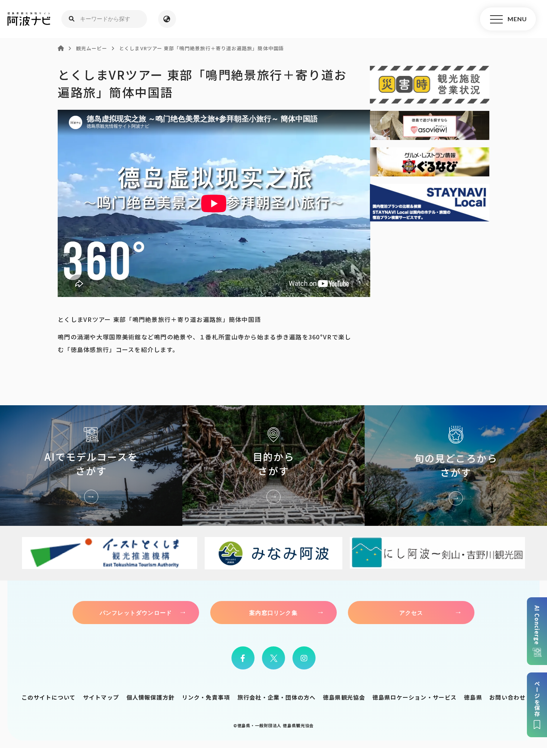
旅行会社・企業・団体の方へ (276, 697)
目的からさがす (273, 465)
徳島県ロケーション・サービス (414, 697)
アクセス (411, 612)
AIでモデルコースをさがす (91, 465)
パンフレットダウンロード (136, 612)
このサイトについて (49, 697)
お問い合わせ (507, 697)
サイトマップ (101, 697)
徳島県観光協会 (344, 697)
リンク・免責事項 (206, 697)
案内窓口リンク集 (273, 612)
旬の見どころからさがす (456, 465)
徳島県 (473, 697)
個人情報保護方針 (151, 697)
